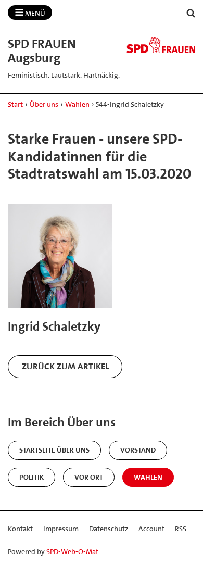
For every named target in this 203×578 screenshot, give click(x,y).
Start (15, 104)
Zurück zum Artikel (65, 366)
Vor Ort (88, 477)
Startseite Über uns (54, 450)
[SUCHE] (191, 13)
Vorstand (138, 450)
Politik (31, 477)
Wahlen (77, 104)
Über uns (44, 104)
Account (151, 528)
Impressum (61, 528)
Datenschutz (108, 528)
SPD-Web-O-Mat (72, 551)
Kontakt (20, 528)
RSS (180, 528)
